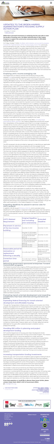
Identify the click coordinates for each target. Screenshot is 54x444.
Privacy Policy (31, 414)
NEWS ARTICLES (9, 32)
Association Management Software (45, 440)
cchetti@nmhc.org (10, 384)
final (10, 77)
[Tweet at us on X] (7, 423)
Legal (40, 442)
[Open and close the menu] (31, 2)
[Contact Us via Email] (7, 425)
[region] (41, 391)
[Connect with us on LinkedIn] (9, 423)
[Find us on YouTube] (5, 425)
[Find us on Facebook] (5, 423)
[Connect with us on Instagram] (11, 423)
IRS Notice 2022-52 (24, 208)
